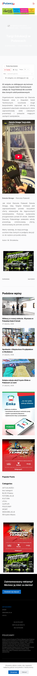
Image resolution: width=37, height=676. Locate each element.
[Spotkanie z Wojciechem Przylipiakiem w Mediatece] (18, 337)
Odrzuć (24, 672)
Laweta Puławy (10, 648)
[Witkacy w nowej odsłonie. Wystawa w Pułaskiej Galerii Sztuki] (18, 306)
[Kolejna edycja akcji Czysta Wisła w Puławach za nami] (18, 368)
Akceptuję (13, 672)
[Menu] (34, 4)
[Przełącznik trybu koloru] (25, 4)
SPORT (5, 509)
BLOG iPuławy (7, 493)
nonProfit (5, 504)
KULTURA (6, 498)
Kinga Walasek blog (23, 639)
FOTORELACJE (8, 496)
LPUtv (4, 501)
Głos (4, 73)
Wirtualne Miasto (8, 515)
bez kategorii (7, 490)
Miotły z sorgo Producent (9, 639)
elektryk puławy (24, 640)
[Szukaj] (29, 3)
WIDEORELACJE (8, 512)
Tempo (21, 69)
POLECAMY (6, 506)
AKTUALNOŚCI (26, 28)
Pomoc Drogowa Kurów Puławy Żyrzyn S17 (16, 646)
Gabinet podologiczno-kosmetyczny (18, 640)
